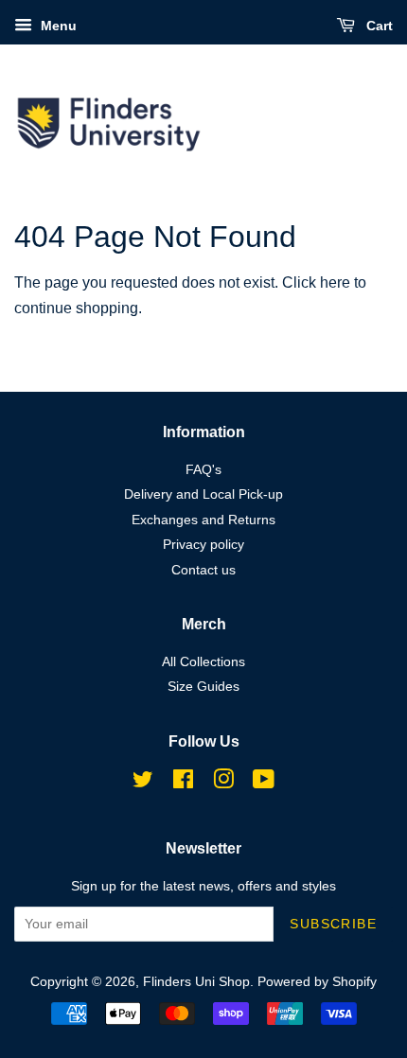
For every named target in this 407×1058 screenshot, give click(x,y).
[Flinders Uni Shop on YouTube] (263, 783)
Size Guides (203, 686)
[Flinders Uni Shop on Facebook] (183, 783)
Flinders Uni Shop (196, 982)
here (335, 282)
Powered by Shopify (317, 982)
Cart (378, 25)
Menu (57, 25)
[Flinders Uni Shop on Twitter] (143, 783)
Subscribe (333, 923)
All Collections (203, 662)
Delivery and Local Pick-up (203, 494)
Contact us (203, 570)
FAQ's (203, 470)
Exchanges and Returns (203, 520)
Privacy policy (203, 545)
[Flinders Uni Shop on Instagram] (223, 783)
